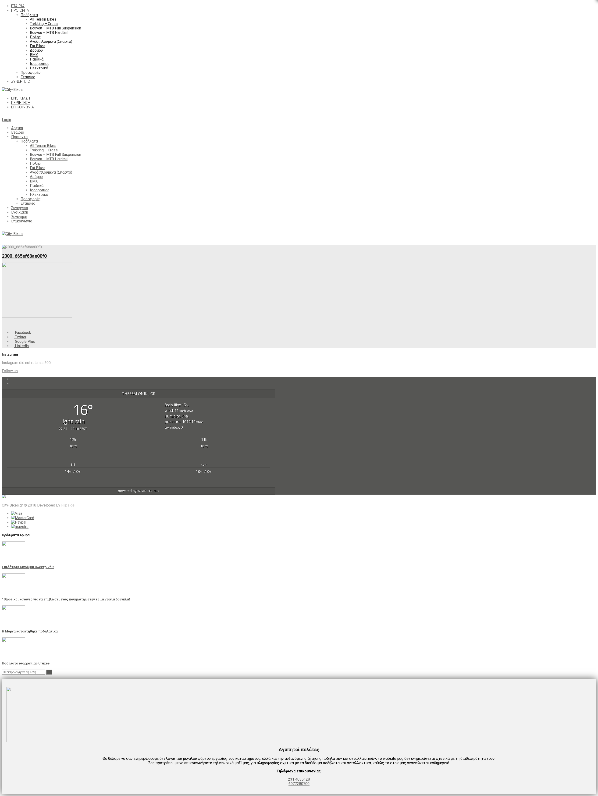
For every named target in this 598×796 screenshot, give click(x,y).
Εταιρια (17, 132)
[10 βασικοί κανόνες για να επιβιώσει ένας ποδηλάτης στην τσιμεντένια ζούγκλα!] (13, 591)
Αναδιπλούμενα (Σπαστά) (51, 172)
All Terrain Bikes (43, 145)
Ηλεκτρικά (39, 194)
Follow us (10, 371)
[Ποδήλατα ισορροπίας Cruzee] (13, 655)
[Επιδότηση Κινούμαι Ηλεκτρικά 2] (13, 559)
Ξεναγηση (19, 216)
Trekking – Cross (44, 150)
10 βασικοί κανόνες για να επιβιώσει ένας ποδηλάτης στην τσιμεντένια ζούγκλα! (66, 599)
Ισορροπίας (40, 190)
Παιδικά (36, 185)
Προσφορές (31, 199)
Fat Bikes (37, 168)
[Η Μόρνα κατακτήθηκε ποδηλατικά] (13, 623)
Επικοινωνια (21, 221)
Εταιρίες (28, 203)
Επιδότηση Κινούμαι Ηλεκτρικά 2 (28, 567)
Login (6, 120)
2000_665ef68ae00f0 (24, 256)
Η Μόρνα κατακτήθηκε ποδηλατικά (30, 631)
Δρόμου (36, 177)
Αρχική (17, 128)
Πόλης (35, 163)
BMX (34, 181)
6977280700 (299, 784)
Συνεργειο (19, 208)
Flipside (68, 505)
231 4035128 (299, 779)
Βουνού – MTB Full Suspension (55, 154)
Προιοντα (19, 137)
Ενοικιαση (19, 212)
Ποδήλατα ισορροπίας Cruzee (26, 663)
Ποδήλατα (29, 141)
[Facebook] (12, 379)
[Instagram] (12, 383)
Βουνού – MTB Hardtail (49, 159)
